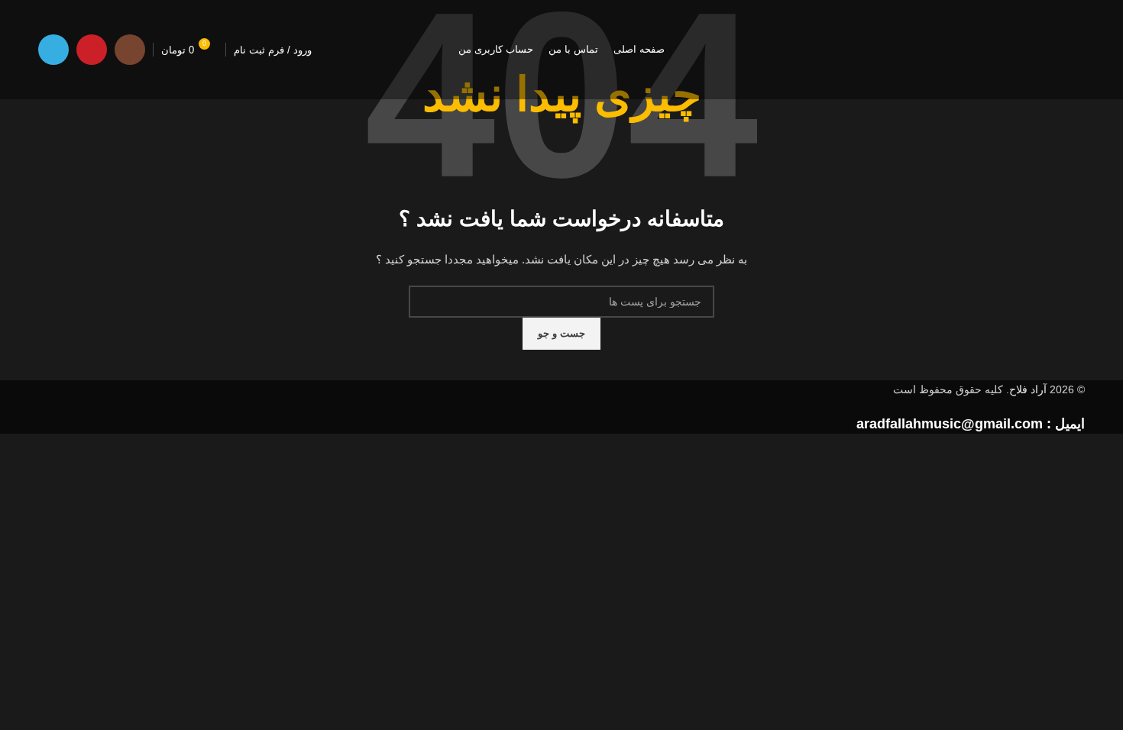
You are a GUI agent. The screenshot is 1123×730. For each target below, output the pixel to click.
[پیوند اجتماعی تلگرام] (53, 49)
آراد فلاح (1028, 389)
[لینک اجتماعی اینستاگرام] (130, 49)
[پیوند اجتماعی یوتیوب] (91, 49)
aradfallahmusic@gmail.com (949, 423)
